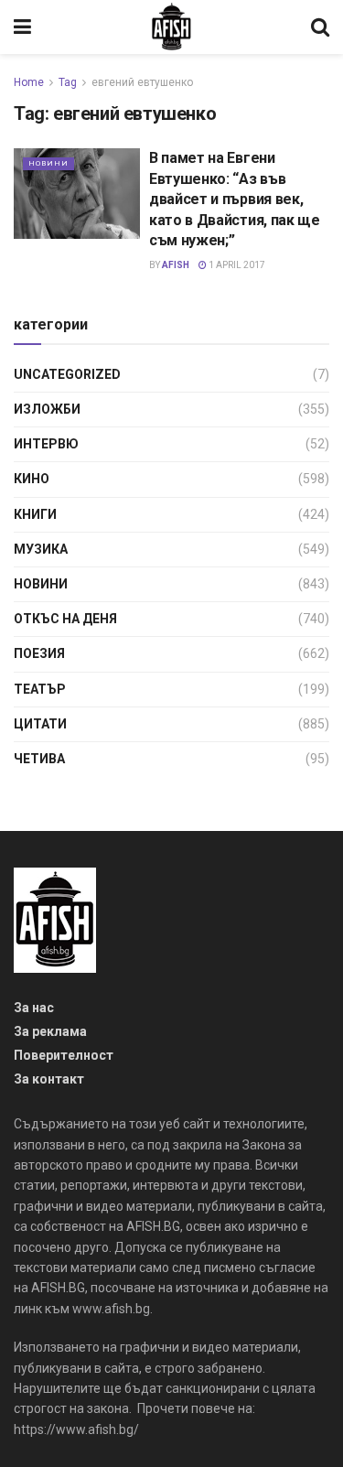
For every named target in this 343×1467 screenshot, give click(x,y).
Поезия (39, 653)
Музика (41, 549)
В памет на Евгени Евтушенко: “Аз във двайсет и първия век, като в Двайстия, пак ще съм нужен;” (234, 199)
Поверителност (63, 1055)
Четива (39, 758)
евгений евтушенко (142, 82)
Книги (35, 514)
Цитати (40, 724)
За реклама (50, 1031)
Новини (48, 163)
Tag (68, 82)
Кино (31, 478)
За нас (34, 1007)
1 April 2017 (236, 265)
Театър (40, 689)
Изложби (47, 409)
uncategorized (67, 374)
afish (175, 265)
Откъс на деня (65, 618)
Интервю (46, 444)
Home (29, 82)
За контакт (49, 1079)
